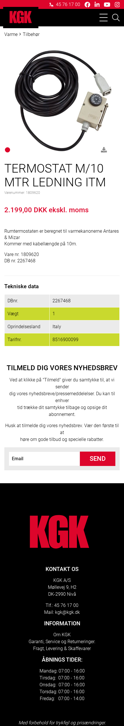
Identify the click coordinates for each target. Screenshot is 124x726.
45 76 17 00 (67, 4)
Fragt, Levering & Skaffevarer (62, 648)
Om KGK (62, 634)
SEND (98, 458)
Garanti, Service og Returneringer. (62, 641)
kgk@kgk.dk (67, 612)
